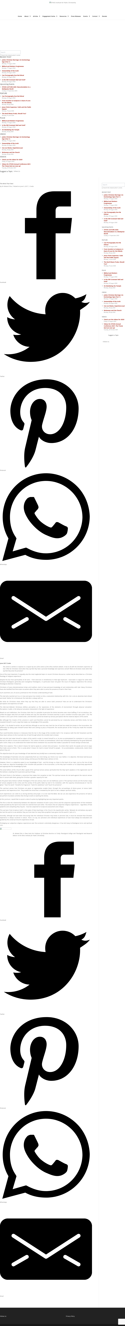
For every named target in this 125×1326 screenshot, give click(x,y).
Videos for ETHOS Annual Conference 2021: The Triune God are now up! (16, 165)
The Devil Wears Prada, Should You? (14, 113)
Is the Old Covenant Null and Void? (13, 80)
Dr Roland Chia (7, 186)
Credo (32, 186)
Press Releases (76, 16)
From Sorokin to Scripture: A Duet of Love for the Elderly (113, 250)
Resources (63, 16)
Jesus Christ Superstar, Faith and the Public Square (113, 256)
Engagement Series (48, 16)
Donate (104, 16)
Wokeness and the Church (11, 152)
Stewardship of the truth (10, 71)
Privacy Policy (70, 1316)
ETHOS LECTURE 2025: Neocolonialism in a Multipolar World (114, 232)
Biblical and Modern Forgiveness (13, 66)
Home (20, 16)
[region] (62, 35)
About (26, 16)
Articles (35, 16)
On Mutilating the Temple (10, 130)
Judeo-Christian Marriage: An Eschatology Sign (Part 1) (113, 196)
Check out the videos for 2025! (12, 159)
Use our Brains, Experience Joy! (12, 148)
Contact (95, 16)
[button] (62, 49)
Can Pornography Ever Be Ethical (13, 75)
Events (85, 16)
